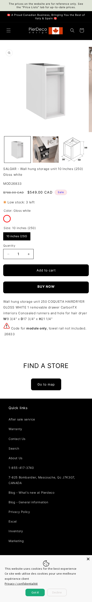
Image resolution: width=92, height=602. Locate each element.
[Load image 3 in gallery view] (74, 149)
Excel (13, 521)
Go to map (46, 384)
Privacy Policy (19, 512)
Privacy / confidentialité (21, 584)
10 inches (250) (17, 235)
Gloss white (7, 218)
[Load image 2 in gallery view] (46, 149)
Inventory (16, 531)
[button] (8, 30)
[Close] (88, 559)
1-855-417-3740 (21, 467)
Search (14, 448)
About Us (15, 458)
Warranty (15, 429)
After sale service (22, 419)
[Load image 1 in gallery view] (17, 149)
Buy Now (46, 287)
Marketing (16, 541)
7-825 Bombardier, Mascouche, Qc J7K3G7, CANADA (42, 479)
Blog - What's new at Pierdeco (31, 492)
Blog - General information (28, 502)
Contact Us (17, 439)
